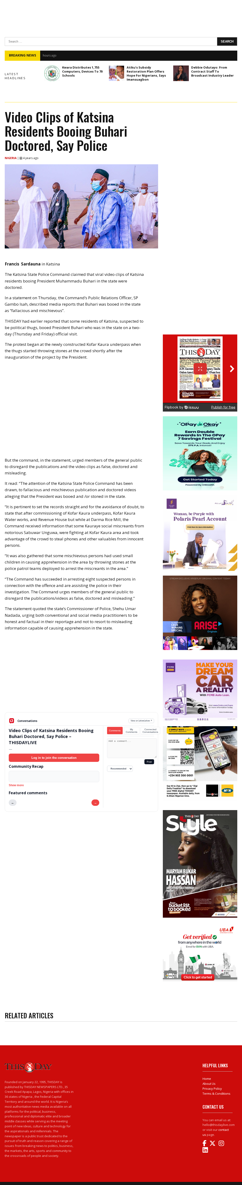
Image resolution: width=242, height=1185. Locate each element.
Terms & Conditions (216, 1093)
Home (207, 1078)
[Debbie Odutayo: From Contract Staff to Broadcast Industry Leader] (181, 73)
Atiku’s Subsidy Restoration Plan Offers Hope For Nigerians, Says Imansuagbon (146, 73)
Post (149, 761)
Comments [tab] (115, 730)
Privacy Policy (212, 1088)
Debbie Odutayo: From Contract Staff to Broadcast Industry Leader (212, 71)
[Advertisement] (81, 675)
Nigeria (11, 158)
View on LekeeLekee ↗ (141, 720)
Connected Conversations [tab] (150, 730)
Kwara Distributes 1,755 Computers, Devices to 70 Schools (82, 71)
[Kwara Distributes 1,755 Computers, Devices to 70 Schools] (52, 73)
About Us (209, 1083)
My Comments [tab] (131, 730)
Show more (16, 785)
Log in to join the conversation (54, 758)
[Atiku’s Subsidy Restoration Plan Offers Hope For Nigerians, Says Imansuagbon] (116, 73)
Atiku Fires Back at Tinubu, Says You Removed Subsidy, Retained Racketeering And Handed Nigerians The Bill (131, 55)
